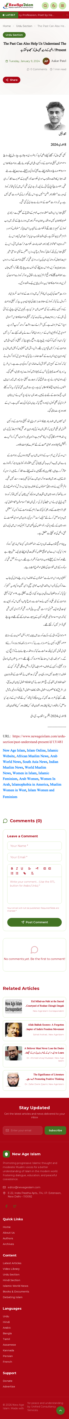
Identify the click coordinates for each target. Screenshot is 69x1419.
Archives (8, 1244)
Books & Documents (16, 1291)
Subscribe (55, 1130)
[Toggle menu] (62, 5)
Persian (8, 1356)
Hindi (6, 1322)
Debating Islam (12, 1297)
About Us (9, 1232)
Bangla (7, 1333)
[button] (29, 868)
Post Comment (37, 922)
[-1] (44, 868)
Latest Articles (12, 1263)
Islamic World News (15, 1285)
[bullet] (17, 873)
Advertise (9, 1386)
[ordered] (12, 873)
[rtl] (37, 868)
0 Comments (38, 69)
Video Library (11, 1268)
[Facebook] (6, 1206)
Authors (8, 1238)
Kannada (8, 1350)
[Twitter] (14, 1206)
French (7, 1361)
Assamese (9, 1344)
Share (14, 80)
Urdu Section (24, 26)
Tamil (6, 1339)
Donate (7, 1380)
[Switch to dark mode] (53, 5)
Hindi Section (11, 1280)
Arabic (7, 1327)
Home (7, 26)
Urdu (6, 1316)
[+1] (49, 868)
